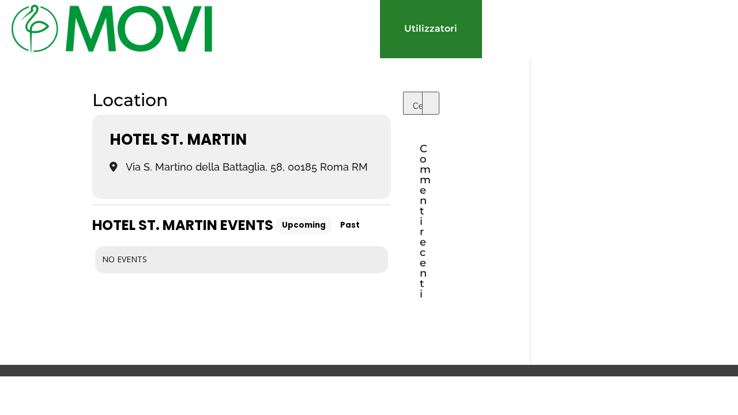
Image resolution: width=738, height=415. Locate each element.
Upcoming (304, 225)
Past (350, 225)
